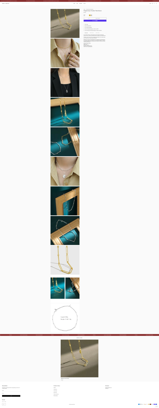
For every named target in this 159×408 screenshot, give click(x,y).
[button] (77, 3)
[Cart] (156, 3)
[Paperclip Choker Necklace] (79, 358)
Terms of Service (56, 394)
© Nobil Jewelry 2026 (72, 404)
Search (55, 387)
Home (84, 9)
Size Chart (55, 392)
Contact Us (55, 389)
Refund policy (56, 395)
